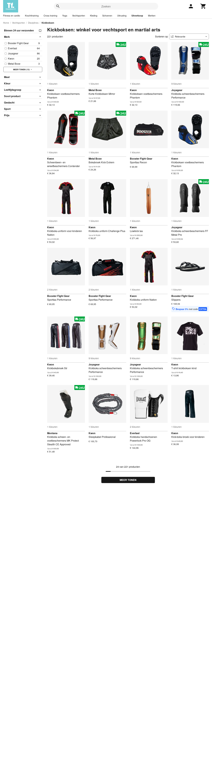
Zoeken (106, 6)
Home (6, 22)
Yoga (64, 15)
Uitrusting (121, 15)
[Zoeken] (58, 6)
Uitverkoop (137, 15)
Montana (52, 433)
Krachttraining (32, 15)
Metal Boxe (95, 90)
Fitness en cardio (11, 15)
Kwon (50, 90)
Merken (152, 15)
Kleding (93, 15)
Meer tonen (128, 480)
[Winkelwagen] (203, 6)
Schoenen (107, 15)
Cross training (50, 15)
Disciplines (33, 22)
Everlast (135, 433)
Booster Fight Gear (141, 158)
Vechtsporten (78, 15)
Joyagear (176, 90)
